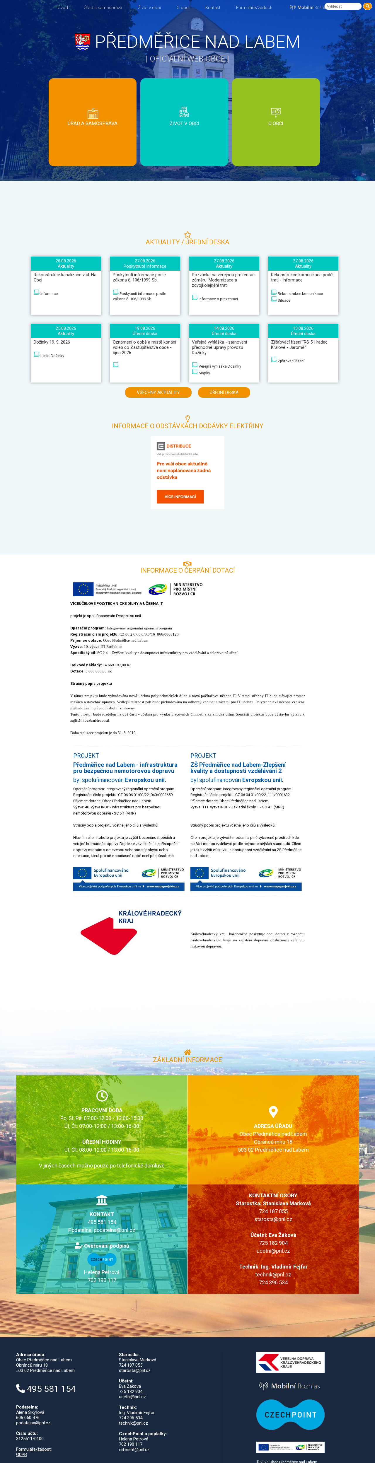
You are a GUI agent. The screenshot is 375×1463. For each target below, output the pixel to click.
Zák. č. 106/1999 (92, 134)
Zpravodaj (276, 137)
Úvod (63, 7)
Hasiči (184, 131)
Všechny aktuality (158, 392)
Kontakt (212, 7)
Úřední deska (92, 114)
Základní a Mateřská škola (184, 144)
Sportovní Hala (184, 137)
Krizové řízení (93, 160)
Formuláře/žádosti (254, 7)
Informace (49, 293)
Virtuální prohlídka (276, 150)
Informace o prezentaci (218, 299)
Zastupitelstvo (93, 147)
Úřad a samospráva (103, 7)
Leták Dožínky (52, 356)
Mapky (204, 373)
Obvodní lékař (184, 150)
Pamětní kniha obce (276, 144)
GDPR (21, 1454)
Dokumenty (92, 107)
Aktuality (92, 121)
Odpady (92, 140)
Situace (283, 300)
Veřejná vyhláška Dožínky (219, 366)
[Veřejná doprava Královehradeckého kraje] (290, 1371)
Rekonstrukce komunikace (300, 293)
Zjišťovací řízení (290, 361)
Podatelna (92, 173)
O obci (183, 7)
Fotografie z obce (276, 131)
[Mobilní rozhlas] (290, 1391)
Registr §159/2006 (92, 153)
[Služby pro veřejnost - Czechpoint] (102, 1264)
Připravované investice (92, 179)
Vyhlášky (92, 127)
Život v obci (149, 7)
